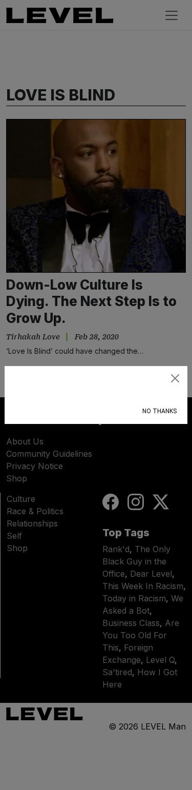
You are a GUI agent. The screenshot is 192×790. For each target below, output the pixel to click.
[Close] (175, 378)
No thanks (159, 411)
